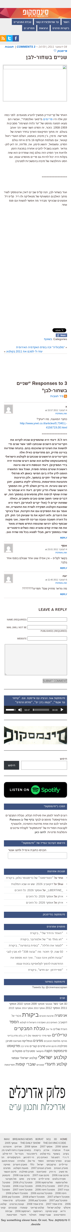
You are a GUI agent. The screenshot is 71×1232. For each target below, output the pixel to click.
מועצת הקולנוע (20, 1168)
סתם (21, 1179)
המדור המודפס (54, 1161)
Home (63, 1139)
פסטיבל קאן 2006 (11, 1196)
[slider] (41, 710)
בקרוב (66, 1153)
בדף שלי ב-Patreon (22, 819)
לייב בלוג (23, 1035)
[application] (35, 710)
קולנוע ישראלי (52, 1057)
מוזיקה (64, 1041)
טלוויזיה (21, 1161)
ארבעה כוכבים (46, 1015)
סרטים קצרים (37, 1046)
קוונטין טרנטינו (16, 1204)
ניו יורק (52, 1171)
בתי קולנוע (45, 1153)
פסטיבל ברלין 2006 (22, 1182)
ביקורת (30, 1014)
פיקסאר (40, 1051)
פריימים (48, 119)
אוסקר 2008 (31, 1146)
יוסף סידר (46, 1035)
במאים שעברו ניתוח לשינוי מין (16, 1150)
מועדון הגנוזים (61, 1168)
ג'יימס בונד (31, 1153)
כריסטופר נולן (34, 1035)
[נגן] (62, 710)
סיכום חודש (51, 1046)
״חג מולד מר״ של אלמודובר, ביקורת (42, 939)
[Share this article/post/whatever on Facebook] (61, 336)
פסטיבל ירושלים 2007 (58, 1196)
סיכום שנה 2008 (21, 1175)
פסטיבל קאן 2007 (58, 1200)
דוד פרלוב (7, 1153)
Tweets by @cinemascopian (49, 987)
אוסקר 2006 (61, 1146)
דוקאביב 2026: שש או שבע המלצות (32, 884)
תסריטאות (10, 1064)
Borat (39, 1139)
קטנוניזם (40, 1065)
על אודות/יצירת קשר (47, 22)
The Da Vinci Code (54, 1143)
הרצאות (43, 28)
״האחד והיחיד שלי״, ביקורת (46, 933)
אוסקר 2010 (23, 1003)
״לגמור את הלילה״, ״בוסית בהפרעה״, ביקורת (36, 945)
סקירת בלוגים (59, 1179)
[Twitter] (9, 40)
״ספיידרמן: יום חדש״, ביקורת (45, 969)
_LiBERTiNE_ (54, 890)
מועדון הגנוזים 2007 (41, 1168)
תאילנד (32, 1214)
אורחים (18, 1146)
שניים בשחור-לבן (46, 58)
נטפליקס (27, 1040)
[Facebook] (16, 40)
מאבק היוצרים (20, 1164)
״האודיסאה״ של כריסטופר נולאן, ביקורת (29, 877)
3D (65, 1004)
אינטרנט (7, 1146)
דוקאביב (62, 1022)
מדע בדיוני (12, 1035)
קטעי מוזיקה (51, 1211)
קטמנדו (23, 1207)
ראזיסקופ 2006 (22, 1211)
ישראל (40, 1164)
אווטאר (48, 1004)
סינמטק (6, 1175)
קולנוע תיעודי (56, 1064)
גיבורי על (16, 1015)
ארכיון (46, 1150)
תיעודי (23, 1214)
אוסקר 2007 (46, 1146)
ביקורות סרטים (60, 28)
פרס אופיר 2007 (54, 1204)
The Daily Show (30, 1143)
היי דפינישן (28, 1157)
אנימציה (60, 1015)
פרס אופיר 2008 (35, 1204)
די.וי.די (66, 1157)
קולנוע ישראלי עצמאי (24, 1058)
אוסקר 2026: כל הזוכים (28, 890)
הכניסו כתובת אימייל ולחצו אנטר (27, 850)
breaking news (23, 1139)
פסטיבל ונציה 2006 (23, 1186)
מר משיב (63, 1171)
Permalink (61, 413)
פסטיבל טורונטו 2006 (41, 1193)
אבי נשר (58, 1003)
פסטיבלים (29, 1051)
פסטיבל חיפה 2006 (45, 1189)
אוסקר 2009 (37, 1003)
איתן (60, 896)
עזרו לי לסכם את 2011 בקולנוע (24, 351)
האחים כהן (52, 1022)
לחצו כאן (40, 832)
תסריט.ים (29, 28)
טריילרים (59, 1035)
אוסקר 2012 (53, 1008)
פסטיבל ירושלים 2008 (34, 1196)
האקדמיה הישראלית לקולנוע (33, 1022)
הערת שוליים (60, 1029)
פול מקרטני (10, 1179)
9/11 (48, 1139)
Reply (63, 538)
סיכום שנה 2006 (60, 1175)
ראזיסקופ (37, 1211)
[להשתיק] (20, 710)
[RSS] (3, 40)
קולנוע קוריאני (37, 1207)
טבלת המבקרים (22, 22)
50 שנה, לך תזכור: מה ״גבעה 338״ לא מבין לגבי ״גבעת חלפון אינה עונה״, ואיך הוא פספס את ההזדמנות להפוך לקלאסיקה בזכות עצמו (34, 957)
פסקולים (17, 1051)
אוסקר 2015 (15, 1008)
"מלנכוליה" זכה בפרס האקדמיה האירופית (40, 347)
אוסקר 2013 (39, 1008)
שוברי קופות (26, 1064)
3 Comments (26, 46)
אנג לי (66, 1150)
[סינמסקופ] (35, 9)
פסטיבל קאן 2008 (37, 1200)
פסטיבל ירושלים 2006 (17, 1193)
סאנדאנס (17, 1041)
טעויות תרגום (8, 1161)
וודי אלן (49, 1029)
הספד (14, 1022)
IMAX (7, 1139)
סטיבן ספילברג (26, 1171)
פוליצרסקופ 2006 (44, 1182)
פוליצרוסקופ (61, 1182)
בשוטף (48, 339)
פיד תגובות (57, 396)
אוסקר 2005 (11, 1143)
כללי (32, 1164)
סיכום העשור (10, 1171)
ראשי (66, 22)
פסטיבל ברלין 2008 (45, 1186)
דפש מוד (55, 1157)
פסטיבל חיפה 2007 (22, 1189)
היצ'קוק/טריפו (14, 1157)
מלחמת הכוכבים (52, 1041)
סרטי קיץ (25, 1046)
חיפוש (63, 758)
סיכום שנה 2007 (41, 1175)
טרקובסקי (51, 1164)
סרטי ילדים (44, 1179)
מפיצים (38, 1041)
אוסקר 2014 (27, 1008)
